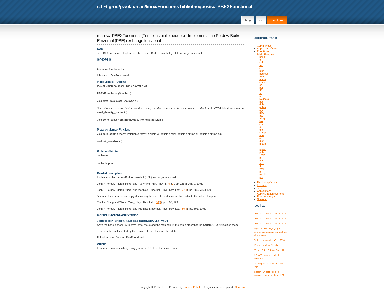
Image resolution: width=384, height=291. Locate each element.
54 (169, 183)
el (260, 127)
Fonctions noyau (266, 196)
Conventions (264, 191)
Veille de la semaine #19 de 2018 (270, 213)
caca (262, 124)
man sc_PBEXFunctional (118, 35)
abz (261, 115)
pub (261, 152)
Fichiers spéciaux (267, 182)
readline (263, 174)
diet (261, 141)
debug (262, 104)
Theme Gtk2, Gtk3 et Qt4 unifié (269, 250)
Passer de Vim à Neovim (266, 245)
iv (260, 96)
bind (261, 71)
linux (151, 6)
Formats (262, 185)
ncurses (264, 73)
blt (260, 171)
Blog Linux (259, 205)
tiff (260, 90)
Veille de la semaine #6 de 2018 (269, 240)
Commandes (264, 45)
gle (261, 129)
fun (261, 65)
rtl (260, 157)
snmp (262, 132)
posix (262, 57)
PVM (262, 155)
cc (260, 68)
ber (261, 121)
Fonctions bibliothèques (183, 6)
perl (261, 87)
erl (260, 85)
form (262, 76)
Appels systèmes (267, 48)
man (140, 6)
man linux (277, 20)
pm (261, 177)
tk (260, 166)
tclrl (261, 160)
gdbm (262, 107)
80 (157, 202)
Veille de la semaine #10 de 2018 (270, 223)
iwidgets (264, 99)
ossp (262, 138)
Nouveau (262, 199)
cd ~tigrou (108, 6)
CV (260, 20)
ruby (261, 113)
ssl (261, 62)
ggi (261, 110)
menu (262, 79)
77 (183, 190)
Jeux (260, 188)
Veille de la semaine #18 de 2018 (270, 218)
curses (263, 82)
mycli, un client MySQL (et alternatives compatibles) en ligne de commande (270, 231)
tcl (260, 93)
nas (261, 101)
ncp (261, 135)
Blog (248, 20)
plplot (262, 149)
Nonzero (240, 287)
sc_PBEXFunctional (231, 6)
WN (261, 169)
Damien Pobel (192, 287)
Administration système (270, 193)
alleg (262, 118)
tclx (261, 163)
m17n (262, 143)
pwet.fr (127, 6)
